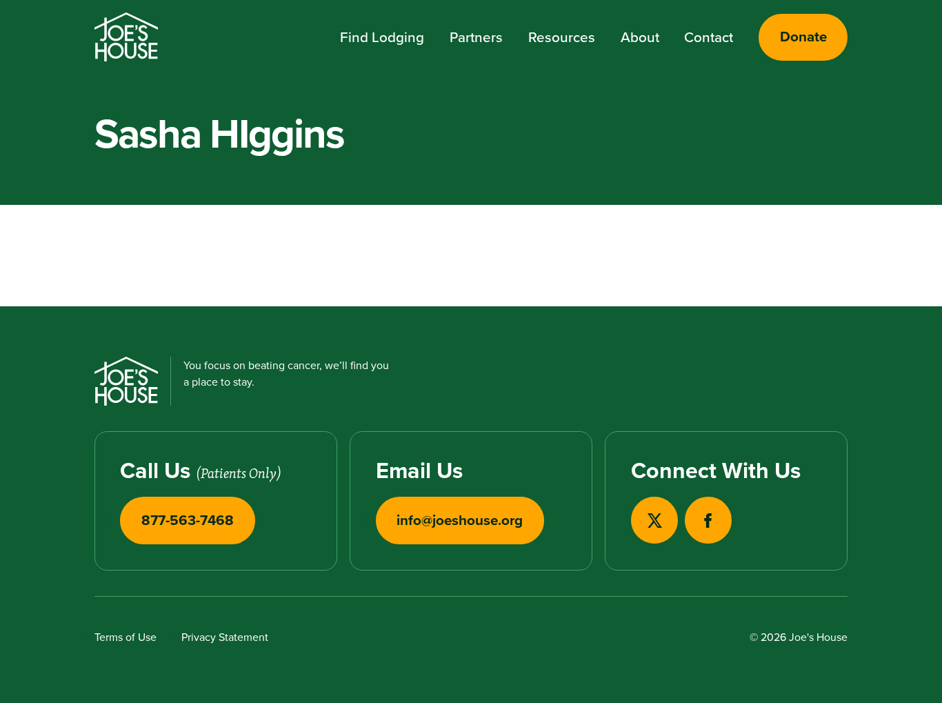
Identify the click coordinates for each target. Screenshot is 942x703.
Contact (708, 37)
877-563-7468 (187, 520)
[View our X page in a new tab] (654, 520)
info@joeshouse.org (460, 520)
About (640, 37)
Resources (561, 37)
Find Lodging (382, 37)
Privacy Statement (224, 636)
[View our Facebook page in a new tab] (708, 520)
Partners (476, 37)
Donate (803, 36)
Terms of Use (125, 636)
